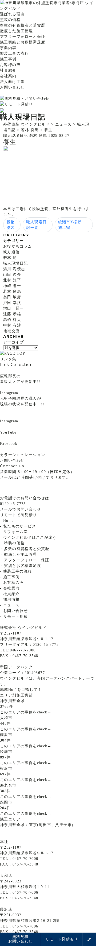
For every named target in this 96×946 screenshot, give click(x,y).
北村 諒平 (12, 280)
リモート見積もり (61, 939)
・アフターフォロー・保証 (24, 560)
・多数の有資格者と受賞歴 (24, 549)
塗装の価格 (10, 20)
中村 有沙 (12, 325)
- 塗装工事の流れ (16, 571)
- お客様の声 (12, 583)
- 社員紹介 (9, 594)
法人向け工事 (12, 82)
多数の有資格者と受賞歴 (22, 25)
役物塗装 (11, 225)
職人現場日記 (15, 263)
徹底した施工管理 (16, 31)
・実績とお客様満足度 (20, 566)
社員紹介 (8, 70)
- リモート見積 (14, 616)
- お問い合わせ (14, 611)
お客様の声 (10, 65)
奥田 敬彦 (12, 297)
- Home (7, 521)
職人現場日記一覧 (36, 225)
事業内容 (8, 48)
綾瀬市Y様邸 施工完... (72, 225)
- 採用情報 (9, 599)
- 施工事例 (9, 577)
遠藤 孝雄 (12, 314)
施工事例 (8, 59)
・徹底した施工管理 (18, 554)
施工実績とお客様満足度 (22, 42)
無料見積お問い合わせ (20, 939)
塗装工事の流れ (14, 54)
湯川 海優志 (14, 269)
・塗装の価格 (12, 543)
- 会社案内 (9, 588)
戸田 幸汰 (12, 303)
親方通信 (11, 252)
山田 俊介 (12, 275)
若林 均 (10, 258)
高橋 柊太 (12, 320)
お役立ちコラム (17, 246)
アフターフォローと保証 (22, 37)
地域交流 (11, 331)
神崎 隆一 (12, 286)
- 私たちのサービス (18, 526)
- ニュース (9, 605)
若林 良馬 (12, 291)
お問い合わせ (12, 87)
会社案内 (8, 76)
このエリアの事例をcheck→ (25, 712)
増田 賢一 (13, 308)
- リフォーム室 (14, 532)
